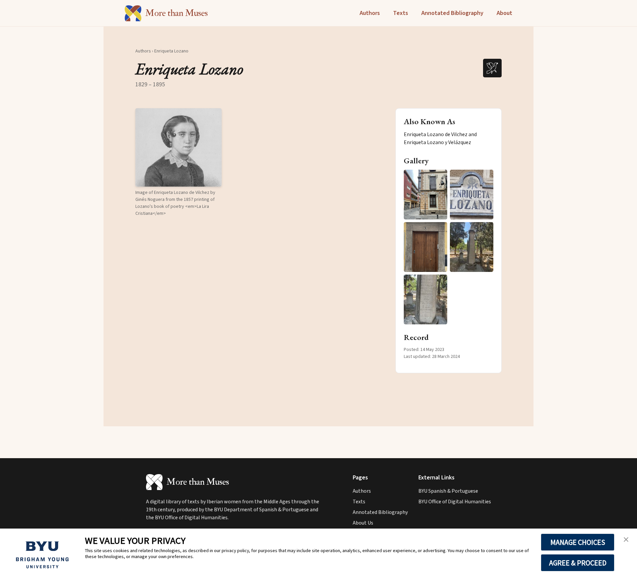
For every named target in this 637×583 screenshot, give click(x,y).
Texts (400, 13)
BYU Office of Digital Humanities (454, 501)
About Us (363, 523)
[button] (178, 147)
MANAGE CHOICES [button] (577, 542)
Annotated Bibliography (452, 13)
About (504, 13)
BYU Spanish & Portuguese (448, 491)
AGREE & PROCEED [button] (577, 562)
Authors (370, 13)
